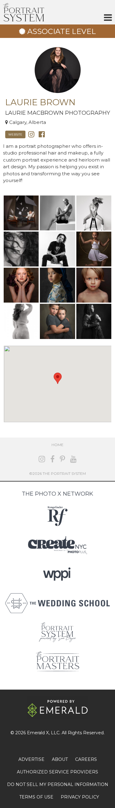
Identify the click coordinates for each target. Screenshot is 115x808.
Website (15, 134)
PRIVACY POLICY (80, 797)
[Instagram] (31, 134)
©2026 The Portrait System (57, 473)
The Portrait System (23, 12)
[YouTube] (73, 459)
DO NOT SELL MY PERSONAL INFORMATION (57, 784)
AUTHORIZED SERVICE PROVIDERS (57, 772)
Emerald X (38, 732)
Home (57, 444)
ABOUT (60, 759)
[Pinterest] (62, 459)
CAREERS (86, 759)
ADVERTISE (31, 759)
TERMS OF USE (36, 797)
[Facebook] (41, 134)
